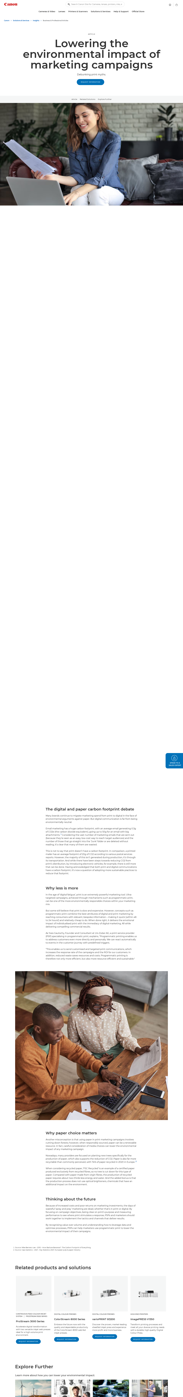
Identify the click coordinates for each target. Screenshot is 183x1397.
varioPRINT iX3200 (103, 1319)
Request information (28, 1341)
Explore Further (105, 99)
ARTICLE (91, 34)
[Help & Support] (130, 11)
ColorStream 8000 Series (69, 1319)
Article (74, 99)
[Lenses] (66, 11)
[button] (174, 760)
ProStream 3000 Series (30, 1321)
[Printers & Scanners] (89, 11)
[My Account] (170, 5)
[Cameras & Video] (56, 11)
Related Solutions (87, 99)
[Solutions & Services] (111, 11)
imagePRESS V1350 (142, 1319)
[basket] (176, 5)
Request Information (90, 82)
